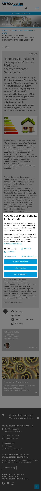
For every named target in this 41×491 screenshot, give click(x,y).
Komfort (10, 252)
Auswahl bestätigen (20, 262)
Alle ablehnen (20, 268)
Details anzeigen (30, 256)
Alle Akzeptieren (20, 274)
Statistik (27, 249)
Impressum (11, 256)
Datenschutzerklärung (12, 244)
